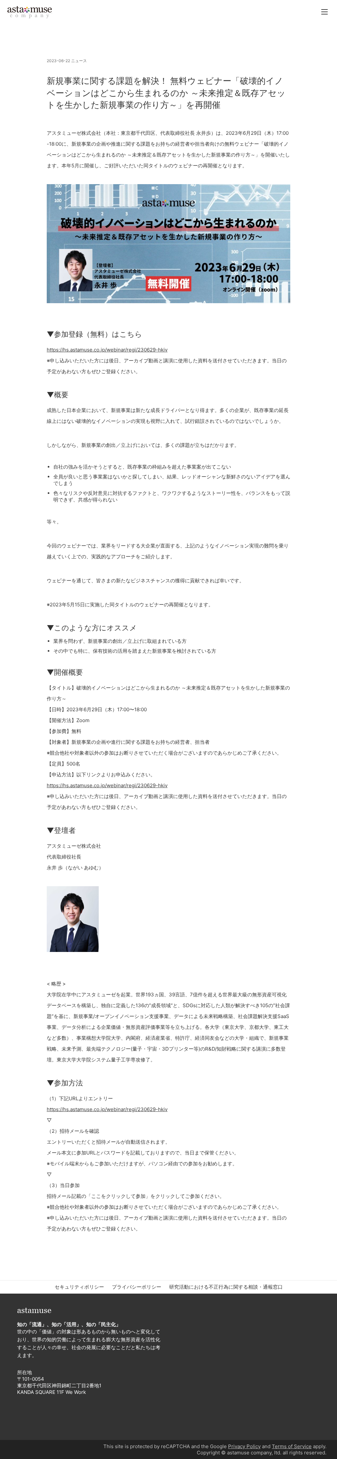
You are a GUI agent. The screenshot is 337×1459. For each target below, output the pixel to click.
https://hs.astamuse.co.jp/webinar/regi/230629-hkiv (107, 350)
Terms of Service (292, 1446)
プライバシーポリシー (136, 1287)
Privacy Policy (244, 1446)
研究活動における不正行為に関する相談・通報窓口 (226, 1287)
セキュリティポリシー (79, 1287)
